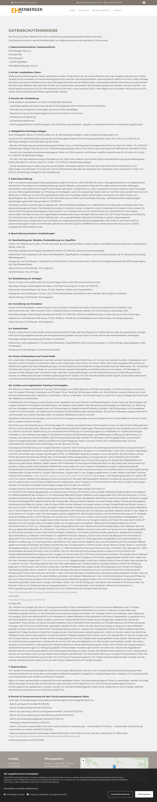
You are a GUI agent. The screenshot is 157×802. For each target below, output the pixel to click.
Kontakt (117, 10)
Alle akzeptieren (144, 794)
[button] (114, 767)
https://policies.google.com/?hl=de (27, 600)
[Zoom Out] (83, 764)
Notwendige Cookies (16, 794)
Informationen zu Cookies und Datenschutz (21, 789)
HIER (71, 585)
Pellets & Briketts (101, 10)
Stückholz (83, 10)
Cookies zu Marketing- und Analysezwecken (48, 794)
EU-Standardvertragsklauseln (54, 560)
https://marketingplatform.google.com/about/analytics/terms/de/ (43, 592)
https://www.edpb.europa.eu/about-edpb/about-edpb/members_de (44, 736)
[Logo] (27, 10)
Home (72, 10)
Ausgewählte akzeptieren (120, 794)
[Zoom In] (83, 760)
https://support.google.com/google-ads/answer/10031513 (63, 475)
